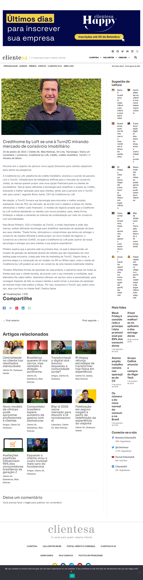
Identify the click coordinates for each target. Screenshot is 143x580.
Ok (72, 576)
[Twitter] (10, 308)
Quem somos (46, 555)
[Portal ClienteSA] (113, 457)
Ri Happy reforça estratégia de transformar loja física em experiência (84, 364)
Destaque (17, 370)
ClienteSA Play (55, 66)
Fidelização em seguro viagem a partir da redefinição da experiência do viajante (85, 415)
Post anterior (11, 320)
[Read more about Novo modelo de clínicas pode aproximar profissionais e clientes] (13, 396)
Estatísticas (32, 379)
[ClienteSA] (113, 466)
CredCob (123, 57)
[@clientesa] (113, 447)
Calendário (56, 424)
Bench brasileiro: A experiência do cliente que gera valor (120, 104)
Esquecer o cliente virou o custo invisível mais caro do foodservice (37, 461)
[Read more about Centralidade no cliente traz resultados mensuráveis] (13, 347)
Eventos (42, 66)
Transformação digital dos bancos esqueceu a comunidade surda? (61, 364)
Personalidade (11, 66)
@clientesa (121, 447)
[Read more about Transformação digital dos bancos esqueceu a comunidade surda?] (61, 347)
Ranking (23, 66)
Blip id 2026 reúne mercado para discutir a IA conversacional (61, 413)
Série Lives (69, 66)
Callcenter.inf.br (52, 546)
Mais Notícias (48, 151)
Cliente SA (34, 151)
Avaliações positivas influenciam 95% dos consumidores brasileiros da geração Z (13, 464)
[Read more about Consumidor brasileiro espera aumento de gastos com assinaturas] (37, 396)
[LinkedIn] (23, 308)
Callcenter (108, 57)
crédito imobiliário (68, 155)
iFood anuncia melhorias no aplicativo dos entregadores (133, 324)
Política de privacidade (91, 555)
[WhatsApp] (29, 308)
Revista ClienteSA (125, 437)
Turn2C (83, 155)
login (28, 502)
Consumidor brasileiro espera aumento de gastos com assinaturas (36, 413)
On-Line (60, 151)
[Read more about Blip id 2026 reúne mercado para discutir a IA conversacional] (61, 396)
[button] (135, 57)
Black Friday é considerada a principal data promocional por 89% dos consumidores (117, 329)
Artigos (54, 375)
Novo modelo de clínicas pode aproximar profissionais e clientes (12, 413)
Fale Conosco (66, 555)
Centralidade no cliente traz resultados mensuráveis (13, 362)
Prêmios (33, 66)
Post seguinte (90, 320)
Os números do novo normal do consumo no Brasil (117, 406)
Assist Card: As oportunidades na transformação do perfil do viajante (120, 276)
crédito (53, 155)
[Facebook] (4, 308)
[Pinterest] (16, 308)
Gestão (6, 373)
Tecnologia (72, 151)
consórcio (22, 155)
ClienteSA (94, 57)
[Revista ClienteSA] (113, 437)
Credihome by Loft (38, 155)
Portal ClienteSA (124, 457)
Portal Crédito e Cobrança (81, 546)
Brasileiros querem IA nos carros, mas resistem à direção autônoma (37, 364)
